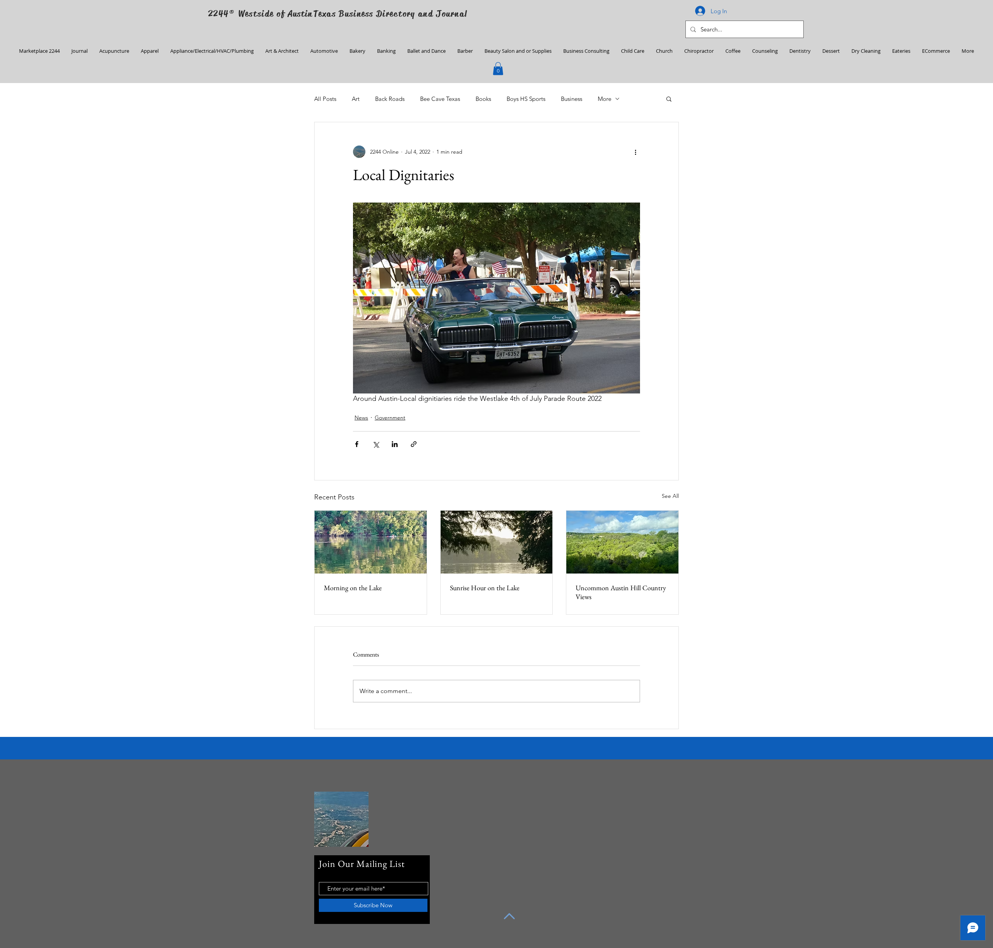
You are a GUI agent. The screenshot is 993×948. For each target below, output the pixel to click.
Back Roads (390, 98)
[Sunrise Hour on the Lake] (497, 542)
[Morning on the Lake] (371, 542)
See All (670, 495)
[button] (498, 68)
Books (483, 98)
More (604, 98)
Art (356, 98)
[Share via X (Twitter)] (375, 444)
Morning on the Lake (353, 587)
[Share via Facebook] (356, 444)
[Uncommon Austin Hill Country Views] (622, 542)
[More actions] (635, 151)
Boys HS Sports (526, 98)
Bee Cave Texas (440, 98)
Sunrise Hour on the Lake (484, 587)
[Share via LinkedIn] (394, 444)
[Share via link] (413, 444)
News (361, 417)
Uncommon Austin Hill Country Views (621, 592)
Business (571, 98)
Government (390, 417)
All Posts (325, 98)
